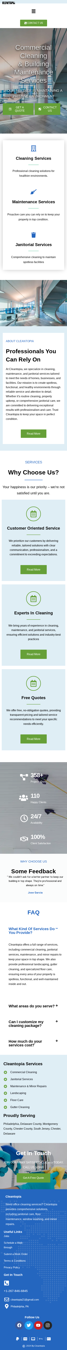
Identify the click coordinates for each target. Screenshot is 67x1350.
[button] (33, 11)
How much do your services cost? (25, 1043)
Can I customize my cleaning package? (26, 1024)
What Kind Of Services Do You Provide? (32, 931)
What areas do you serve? (32, 1006)
